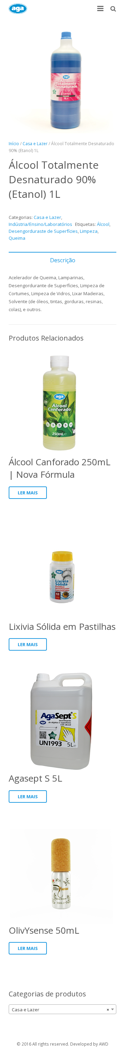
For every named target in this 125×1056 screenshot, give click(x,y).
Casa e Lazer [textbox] (60, 1009)
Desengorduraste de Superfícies (43, 231)
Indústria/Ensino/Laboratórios (40, 224)
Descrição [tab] (62, 260)
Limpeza (89, 231)
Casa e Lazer (35, 144)
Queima (17, 238)
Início (14, 144)
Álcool (103, 224)
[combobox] (62, 1009)
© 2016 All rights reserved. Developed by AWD (62, 1044)
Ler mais (28, 493)
